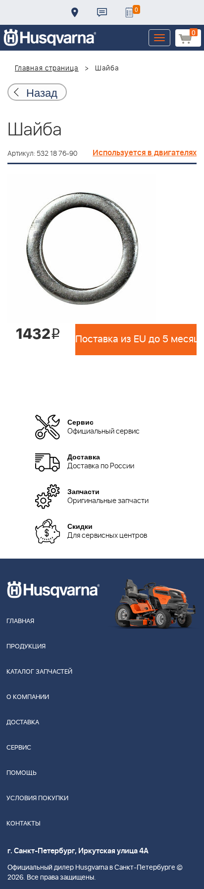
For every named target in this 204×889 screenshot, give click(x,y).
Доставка (75, 12)
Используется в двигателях (145, 153)
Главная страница (47, 68)
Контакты (102, 12)
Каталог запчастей (39, 672)
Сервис (18, 748)
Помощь (21, 773)
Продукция (26, 646)
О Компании (27, 697)
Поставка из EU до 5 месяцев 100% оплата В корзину (136, 339)
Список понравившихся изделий (129, 12)
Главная (20, 621)
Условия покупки (37, 798)
